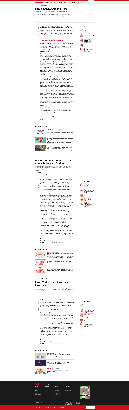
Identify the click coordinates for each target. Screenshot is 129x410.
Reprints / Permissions (58, 391)
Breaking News (47, 391)
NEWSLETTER (84, 0)
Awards (65, 2)
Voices (55, 2)
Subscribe (66, 391)
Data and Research (87, 29)
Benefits (36, 5)
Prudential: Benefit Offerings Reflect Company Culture (87, 41)
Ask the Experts (86, 202)
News (46, 2)
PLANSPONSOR (44, 403)
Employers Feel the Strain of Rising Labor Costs (59, 269)
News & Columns (38, 387)
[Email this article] (38, 25)
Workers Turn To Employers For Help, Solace (59, 199)
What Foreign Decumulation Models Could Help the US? (60, 254)
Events (69, 2)
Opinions (49, 146)
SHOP (80, 0)
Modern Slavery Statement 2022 (70, 404)
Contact (56, 389)
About (56, 387)
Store (56, 395)
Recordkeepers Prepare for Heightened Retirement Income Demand (60, 139)
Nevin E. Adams (42, 18)
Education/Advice (52, 238)
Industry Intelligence (80, 2)
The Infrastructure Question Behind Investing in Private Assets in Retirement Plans (59, 148)
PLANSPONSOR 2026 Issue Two (68, 388)
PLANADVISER (39, 403)
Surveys (60, 2)
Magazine (73, 2)
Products (49, 368)
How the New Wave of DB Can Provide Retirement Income (89, 36)
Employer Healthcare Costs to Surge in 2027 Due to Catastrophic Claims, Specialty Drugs (89, 32)
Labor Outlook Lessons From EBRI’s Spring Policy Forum (59, 262)
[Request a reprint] (38, 33)
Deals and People (50, 129)
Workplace (50, 339)
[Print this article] (38, 35)
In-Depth (51, 2)
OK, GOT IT (90, 407)
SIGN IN (90, 0)
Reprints (61, 119)
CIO (35, 403)
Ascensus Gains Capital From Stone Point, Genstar (60, 131)
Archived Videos (37, 395)
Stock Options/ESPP (57, 116)
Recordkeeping (51, 116)
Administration (50, 137)
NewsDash (47, 387)
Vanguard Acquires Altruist (88, 45)
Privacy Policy (57, 393)
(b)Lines (46, 389)
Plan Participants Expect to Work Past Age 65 (59, 354)
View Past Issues (68, 390)
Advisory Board (57, 390)
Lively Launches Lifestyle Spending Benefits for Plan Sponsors (59, 370)
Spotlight (46, 390)
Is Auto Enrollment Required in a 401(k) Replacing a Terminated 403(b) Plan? (88, 50)
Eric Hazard (41, 172)
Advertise (56, 394)
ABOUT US (77, 0)
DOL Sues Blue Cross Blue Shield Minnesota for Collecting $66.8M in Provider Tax (59, 363)
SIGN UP (92, 0)
